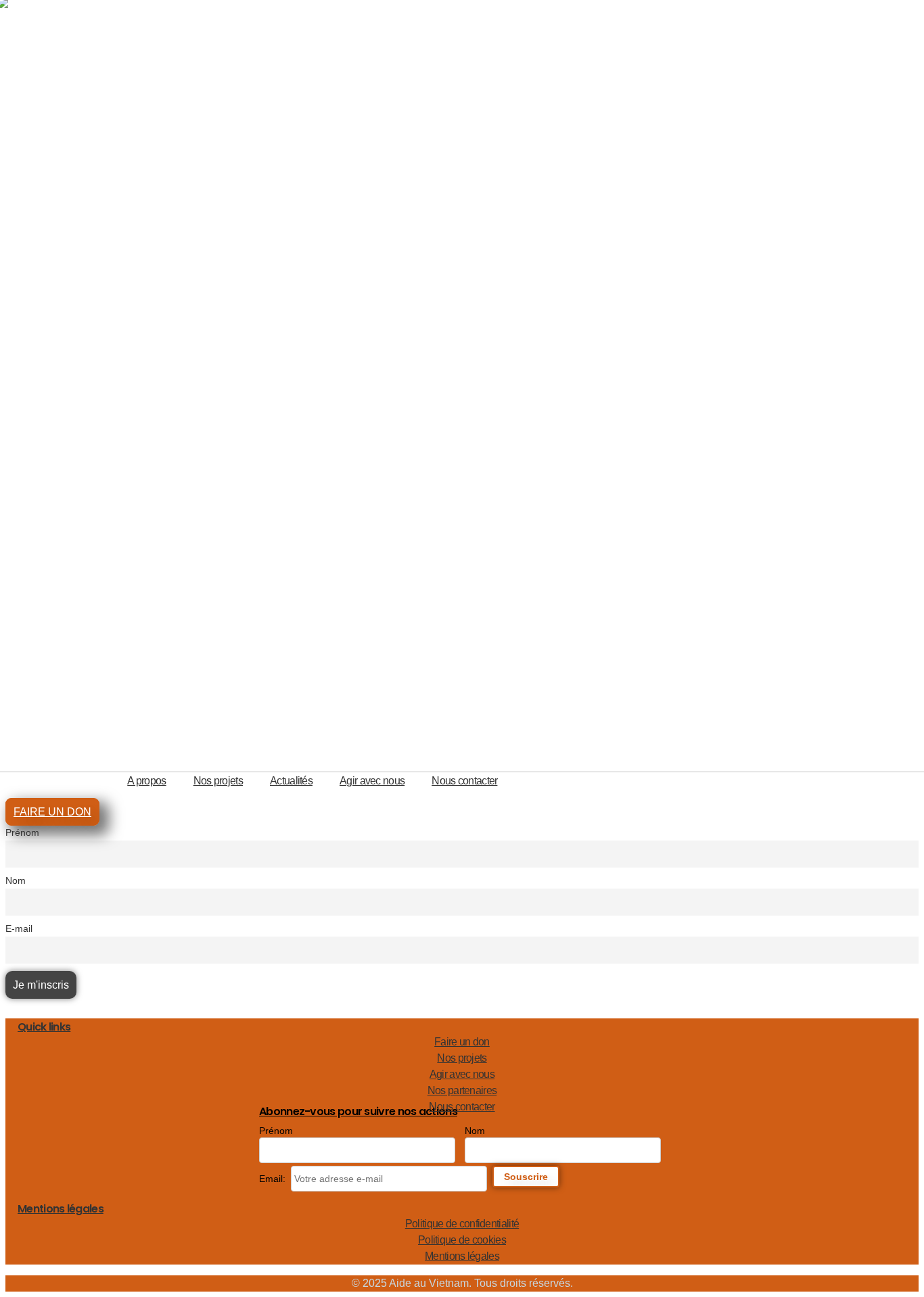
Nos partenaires (462, 1090)
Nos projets (218, 780)
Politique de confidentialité (462, 1223)
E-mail (18, 928)
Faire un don (462, 1041)
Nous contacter (464, 780)
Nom (15, 880)
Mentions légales (462, 1256)
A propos (146, 780)
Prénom (22, 832)
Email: (272, 1178)
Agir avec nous (372, 780)
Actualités (291, 780)
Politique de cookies (462, 1240)
